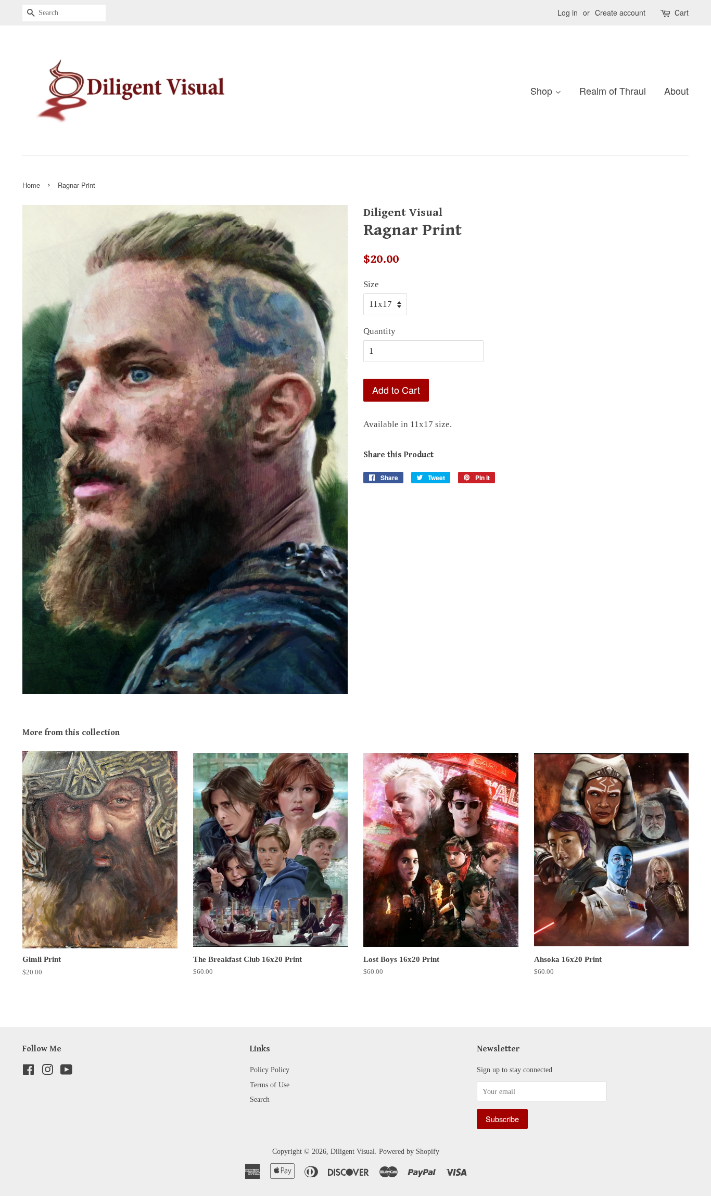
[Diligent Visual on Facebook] (28, 1072)
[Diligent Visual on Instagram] (47, 1072)
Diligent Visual (353, 1151)
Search (260, 1099)
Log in (567, 12)
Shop (542, 90)
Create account (620, 12)
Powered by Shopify (409, 1151)
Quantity (379, 331)
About (676, 90)
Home (31, 185)
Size (371, 284)
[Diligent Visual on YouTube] (66, 1072)
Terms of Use (269, 1085)
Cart (682, 12)
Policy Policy (269, 1069)
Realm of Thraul (612, 90)
